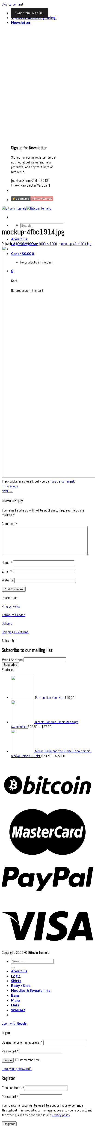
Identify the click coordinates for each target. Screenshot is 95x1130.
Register (9, 1124)
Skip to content (12, 4)
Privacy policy (61, 1115)
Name (7, 562)
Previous (10, 486)
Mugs (16, 1000)
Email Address (13, 660)
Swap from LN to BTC (29, 12)
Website (7, 580)
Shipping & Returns (15, 632)
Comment (10, 523)
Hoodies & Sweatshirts (30, 990)
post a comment (62, 481)
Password (10, 1051)
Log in (8, 1060)
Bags (15, 995)
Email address (13, 1087)
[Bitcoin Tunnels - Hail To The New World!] (26, 208)
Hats (15, 1005)
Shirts (16, 980)
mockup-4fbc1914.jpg (76, 243)
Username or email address (22, 1042)
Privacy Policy (11, 606)
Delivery (7, 623)
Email (7, 571)
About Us (19, 239)
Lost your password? (17, 1068)
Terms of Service (13, 614)
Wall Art (18, 1010)
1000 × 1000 (47, 243)
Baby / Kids (20, 985)
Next (7, 491)
